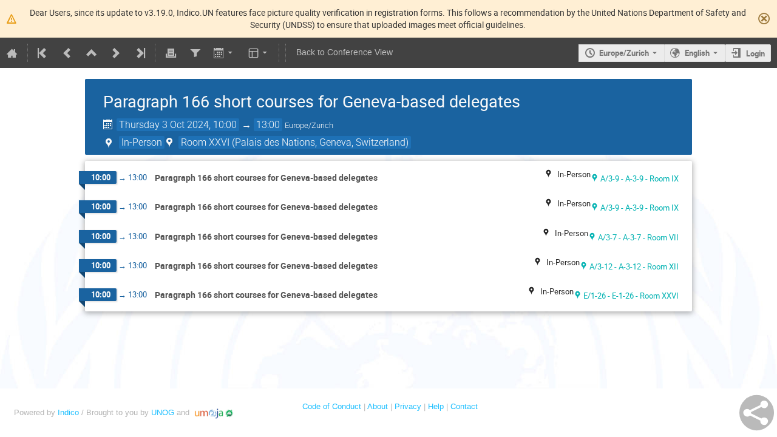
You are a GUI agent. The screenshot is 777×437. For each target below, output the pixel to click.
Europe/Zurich (624, 52)
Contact (464, 406)
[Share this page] (756, 413)
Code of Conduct (331, 406)
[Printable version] (170, 53)
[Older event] (67, 53)
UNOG (162, 412)
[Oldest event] (43, 53)
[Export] (224, 53)
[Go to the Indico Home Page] (12, 53)
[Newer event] (116, 53)
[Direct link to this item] (386, 178)
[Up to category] (92, 53)
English (697, 52)
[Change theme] (259, 53)
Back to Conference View (344, 52)
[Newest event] (139, 53)
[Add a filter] (195, 53)
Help (436, 406)
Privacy (408, 406)
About (377, 406)
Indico (68, 412)
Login (755, 53)
